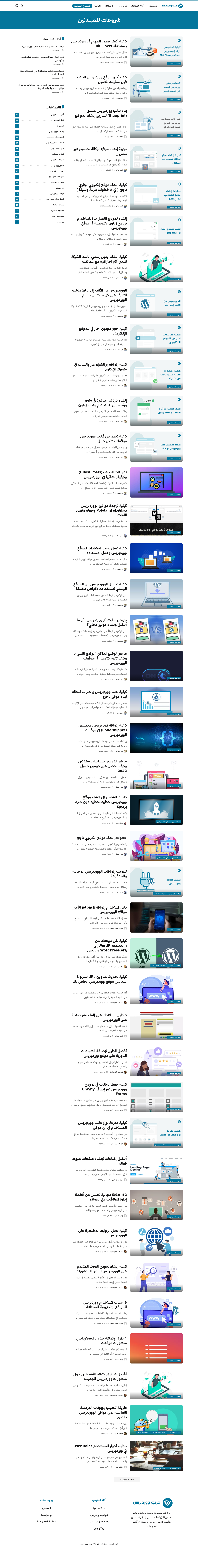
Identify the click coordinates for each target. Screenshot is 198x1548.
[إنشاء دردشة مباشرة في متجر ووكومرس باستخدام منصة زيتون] (156, 411)
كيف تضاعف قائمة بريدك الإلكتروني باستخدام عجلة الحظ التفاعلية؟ (42, 72)
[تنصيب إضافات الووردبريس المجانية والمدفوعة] (156, 882)
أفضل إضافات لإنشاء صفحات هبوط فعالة (99, 1161)
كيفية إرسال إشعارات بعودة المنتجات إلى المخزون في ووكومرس (41, 58)
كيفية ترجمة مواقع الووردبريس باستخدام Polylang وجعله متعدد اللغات (101, 510)
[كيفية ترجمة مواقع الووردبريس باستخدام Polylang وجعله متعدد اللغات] (156, 520)
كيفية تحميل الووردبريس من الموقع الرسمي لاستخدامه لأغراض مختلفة (100, 586)
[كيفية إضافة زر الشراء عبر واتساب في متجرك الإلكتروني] (156, 375)
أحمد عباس (119, 170)
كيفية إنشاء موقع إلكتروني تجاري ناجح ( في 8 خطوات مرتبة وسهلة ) (102, 187)
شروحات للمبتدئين (174, 63)
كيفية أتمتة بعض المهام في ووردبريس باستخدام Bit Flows (99, 43)
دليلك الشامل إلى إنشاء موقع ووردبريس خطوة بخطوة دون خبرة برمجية (101, 801)
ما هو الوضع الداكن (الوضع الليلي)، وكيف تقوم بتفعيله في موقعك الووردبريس (100, 658)
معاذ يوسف (119, 823)
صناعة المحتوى (57, 182)
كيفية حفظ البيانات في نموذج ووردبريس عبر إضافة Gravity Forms (104, 1089)
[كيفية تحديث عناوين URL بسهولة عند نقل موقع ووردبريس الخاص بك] (156, 989)
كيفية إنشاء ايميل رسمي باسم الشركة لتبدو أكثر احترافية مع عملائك (99, 259)
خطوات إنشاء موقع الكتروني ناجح (102, 838)
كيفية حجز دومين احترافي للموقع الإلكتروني (103, 331)
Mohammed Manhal (115, 928)
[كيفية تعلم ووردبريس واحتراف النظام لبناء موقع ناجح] (156, 702)
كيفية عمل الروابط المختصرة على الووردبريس (102, 1233)
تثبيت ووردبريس (57, 148)
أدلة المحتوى (176, 821)
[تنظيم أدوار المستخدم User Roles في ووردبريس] (156, 1456)
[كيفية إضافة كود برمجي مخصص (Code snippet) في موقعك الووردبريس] (156, 738)
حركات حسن (119, 1467)
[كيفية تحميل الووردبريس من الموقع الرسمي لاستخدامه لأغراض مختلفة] (156, 594)
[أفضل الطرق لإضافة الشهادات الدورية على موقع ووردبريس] (156, 1061)
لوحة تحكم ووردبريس (158, 965)
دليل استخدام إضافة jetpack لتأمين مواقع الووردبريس (99, 909)
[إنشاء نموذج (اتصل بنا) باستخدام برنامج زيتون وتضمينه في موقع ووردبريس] (156, 231)
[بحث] (16, 6)
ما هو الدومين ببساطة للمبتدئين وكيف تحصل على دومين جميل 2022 (102, 765)
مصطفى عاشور (118, 966)
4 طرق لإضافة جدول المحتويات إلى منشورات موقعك (100, 1340)
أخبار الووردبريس (57, 114)
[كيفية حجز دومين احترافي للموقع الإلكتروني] (156, 339)
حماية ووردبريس (57, 170)
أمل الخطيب (119, 1144)
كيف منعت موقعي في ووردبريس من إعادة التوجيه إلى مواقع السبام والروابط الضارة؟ (41, 86)
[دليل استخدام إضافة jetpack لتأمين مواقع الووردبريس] (156, 917)
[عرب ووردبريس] (172, 6)
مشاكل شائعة (58, 204)
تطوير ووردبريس (57, 165)
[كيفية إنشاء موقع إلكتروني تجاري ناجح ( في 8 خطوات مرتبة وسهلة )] (156, 195)
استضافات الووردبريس (55, 142)
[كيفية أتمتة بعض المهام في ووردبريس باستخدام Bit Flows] (156, 51)
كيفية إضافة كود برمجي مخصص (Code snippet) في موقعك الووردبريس (102, 730)
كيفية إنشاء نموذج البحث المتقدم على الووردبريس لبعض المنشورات (101, 1269)
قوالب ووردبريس (160, 1145)
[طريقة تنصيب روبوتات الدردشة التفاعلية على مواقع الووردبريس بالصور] (156, 1420)
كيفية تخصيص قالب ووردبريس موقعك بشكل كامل (103, 438)
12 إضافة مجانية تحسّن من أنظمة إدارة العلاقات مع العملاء (101, 1197)
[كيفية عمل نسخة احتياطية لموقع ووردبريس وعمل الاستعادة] (156, 558)
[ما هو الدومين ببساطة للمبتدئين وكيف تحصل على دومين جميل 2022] (156, 774)
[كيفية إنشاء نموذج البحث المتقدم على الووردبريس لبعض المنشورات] (156, 1277)
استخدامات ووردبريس (158, 1432)
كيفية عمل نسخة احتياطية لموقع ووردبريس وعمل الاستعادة (102, 550)
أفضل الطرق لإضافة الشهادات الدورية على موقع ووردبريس (104, 1053)
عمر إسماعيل (119, 421)
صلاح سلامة (119, 536)
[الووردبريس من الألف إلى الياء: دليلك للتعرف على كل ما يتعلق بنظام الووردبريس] (156, 303)
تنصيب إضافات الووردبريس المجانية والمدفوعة (99, 874)
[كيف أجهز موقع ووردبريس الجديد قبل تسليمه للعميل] (156, 87)
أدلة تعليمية (99, 1508)
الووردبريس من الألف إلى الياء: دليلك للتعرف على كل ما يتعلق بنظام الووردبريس (99, 295)
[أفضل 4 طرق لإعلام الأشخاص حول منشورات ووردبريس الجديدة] (156, 1384)
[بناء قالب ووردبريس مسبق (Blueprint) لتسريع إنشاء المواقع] (156, 123)
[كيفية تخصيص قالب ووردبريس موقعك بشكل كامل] (156, 447)
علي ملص (120, 244)
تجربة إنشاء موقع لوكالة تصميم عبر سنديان (100, 151)
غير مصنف (60, 187)
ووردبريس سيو (58, 216)
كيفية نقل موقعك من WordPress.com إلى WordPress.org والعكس (107, 945)
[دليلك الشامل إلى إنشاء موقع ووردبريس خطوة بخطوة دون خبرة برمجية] (156, 810)
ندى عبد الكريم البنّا (116, 1002)
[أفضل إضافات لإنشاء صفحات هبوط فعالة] (156, 1169)
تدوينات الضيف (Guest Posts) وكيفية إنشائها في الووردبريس (103, 474)
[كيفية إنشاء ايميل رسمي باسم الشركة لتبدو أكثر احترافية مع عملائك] (156, 267)
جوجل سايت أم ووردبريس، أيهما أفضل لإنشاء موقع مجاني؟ (102, 622)
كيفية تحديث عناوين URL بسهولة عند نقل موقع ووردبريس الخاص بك (99, 979)
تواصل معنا (46, 1515)
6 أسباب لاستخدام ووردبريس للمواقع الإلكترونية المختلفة (105, 1305)
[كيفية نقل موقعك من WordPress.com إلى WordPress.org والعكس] (156, 953)
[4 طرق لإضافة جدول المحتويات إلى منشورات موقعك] (156, 1348)
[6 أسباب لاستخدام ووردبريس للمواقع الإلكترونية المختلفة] (156, 1312)
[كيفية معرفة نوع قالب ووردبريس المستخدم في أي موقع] (156, 1133)
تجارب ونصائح (58, 154)
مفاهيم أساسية (57, 210)
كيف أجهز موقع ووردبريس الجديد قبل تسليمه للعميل (101, 79)
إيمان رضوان (119, 1036)
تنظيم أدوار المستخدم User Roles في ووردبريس (100, 1448)
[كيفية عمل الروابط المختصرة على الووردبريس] (156, 1241)
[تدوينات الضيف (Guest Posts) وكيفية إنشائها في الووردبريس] (156, 482)
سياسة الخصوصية (46, 1521)
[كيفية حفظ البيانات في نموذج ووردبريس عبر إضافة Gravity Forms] (156, 1097)
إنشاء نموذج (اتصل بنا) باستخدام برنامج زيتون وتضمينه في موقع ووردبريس (102, 223)
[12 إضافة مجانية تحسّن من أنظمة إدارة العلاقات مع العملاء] (156, 1205)
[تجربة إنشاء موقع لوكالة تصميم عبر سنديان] (156, 159)
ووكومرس (60, 221)
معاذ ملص (119, 62)
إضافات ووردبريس (174, 893)
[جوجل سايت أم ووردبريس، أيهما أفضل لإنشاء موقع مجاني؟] (156, 630)
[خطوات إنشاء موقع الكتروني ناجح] (156, 846)
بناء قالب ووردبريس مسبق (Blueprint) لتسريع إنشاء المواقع (101, 113)
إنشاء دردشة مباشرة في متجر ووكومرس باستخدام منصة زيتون (102, 403)
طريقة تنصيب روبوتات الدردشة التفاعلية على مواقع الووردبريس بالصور (103, 1412)
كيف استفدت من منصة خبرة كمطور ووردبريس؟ (43, 46)
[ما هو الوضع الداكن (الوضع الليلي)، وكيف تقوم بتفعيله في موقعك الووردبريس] (156, 666)
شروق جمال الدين (117, 1180)
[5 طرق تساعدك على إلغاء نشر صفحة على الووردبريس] (156, 1025)
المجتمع (46, 1508)
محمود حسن (119, 1433)
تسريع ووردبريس (57, 159)
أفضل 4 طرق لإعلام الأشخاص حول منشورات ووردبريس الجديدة (100, 1376)
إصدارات (60, 125)
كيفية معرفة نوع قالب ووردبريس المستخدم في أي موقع (102, 1125)
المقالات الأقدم (128, 1479)
